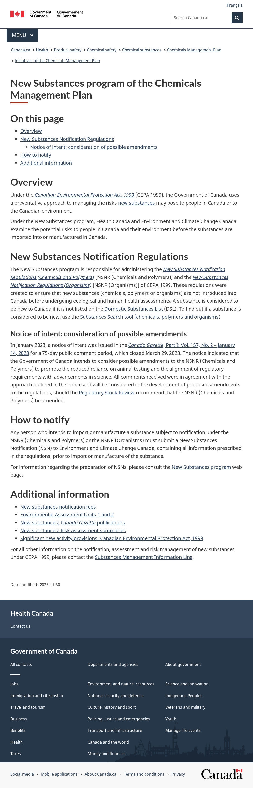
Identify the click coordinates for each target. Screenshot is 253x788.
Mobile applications (59, 774)
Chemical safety (101, 50)
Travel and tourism (28, 707)
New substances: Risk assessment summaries (73, 530)
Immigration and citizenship (36, 695)
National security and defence (116, 695)
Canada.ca (20, 50)
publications (111, 522)
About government (183, 664)
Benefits (18, 730)
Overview (31, 131)
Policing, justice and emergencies (119, 719)
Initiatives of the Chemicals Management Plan (57, 60)
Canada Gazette (79, 522)
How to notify (35, 154)
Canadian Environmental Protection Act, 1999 (84, 195)
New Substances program (201, 467)
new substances (136, 202)
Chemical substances (141, 50)
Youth (170, 719)
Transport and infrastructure (115, 730)
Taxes (15, 753)
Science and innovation (187, 684)
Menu (20, 35)
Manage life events (183, 730)
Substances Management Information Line (143, 557)
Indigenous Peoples (183, 695)
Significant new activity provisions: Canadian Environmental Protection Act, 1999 (111, 538)
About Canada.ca (100, 774)
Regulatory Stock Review (107, 392)
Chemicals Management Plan (194, 50)
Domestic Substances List (133, 308)
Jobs (14, 684)
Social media (22, 774)
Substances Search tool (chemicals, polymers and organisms (149, 316)
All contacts (21, 664)
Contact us (20, 626)
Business (18, 719)
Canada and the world (108, 742)
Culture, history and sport (112, 707)
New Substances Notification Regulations (67, 139)
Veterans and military (185, 707)
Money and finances (107, 753)
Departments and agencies (113, 664)
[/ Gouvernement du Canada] (46, 15)
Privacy (178, 774)
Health (42, 50)
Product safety (67, 50)
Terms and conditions (144, 774)
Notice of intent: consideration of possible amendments (94, 147)
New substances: (39, 522)
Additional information (46, 162)
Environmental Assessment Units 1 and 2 (67, 514)
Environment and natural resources (121, 684)
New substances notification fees (58, 506)
